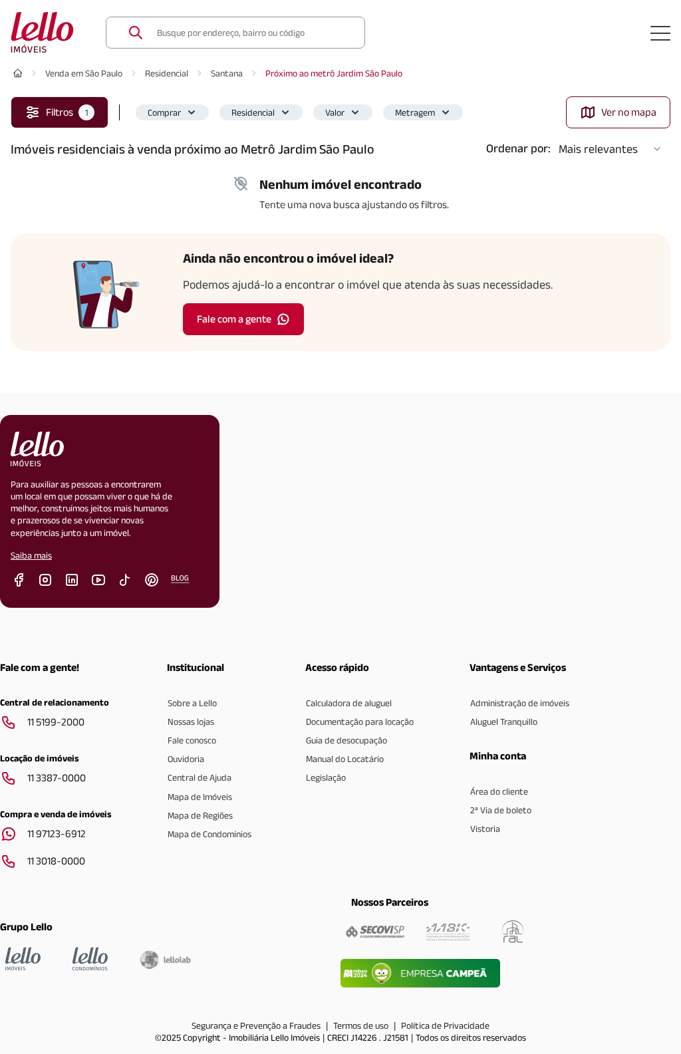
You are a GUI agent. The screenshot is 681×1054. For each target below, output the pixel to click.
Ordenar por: (518, 148)
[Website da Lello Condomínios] (90, 959)
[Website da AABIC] (448, 931)
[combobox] (252, 32)
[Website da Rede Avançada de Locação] (512, 931)
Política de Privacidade (445, 1025)
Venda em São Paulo (83, 73)
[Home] (18, 73)
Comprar (164, 112)
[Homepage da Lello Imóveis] (23, 959)
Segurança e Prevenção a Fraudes (256, 1025)
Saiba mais (31, 555)
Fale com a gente (234, 319)
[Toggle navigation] (660, 32)
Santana (227, 73)
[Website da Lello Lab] (165, 959)
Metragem (415, 112)
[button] (172, 112)
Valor (334, 112)
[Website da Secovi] (375, 931)
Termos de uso (360, 1025)
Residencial (166, 73)
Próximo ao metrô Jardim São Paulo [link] (333, 73)
